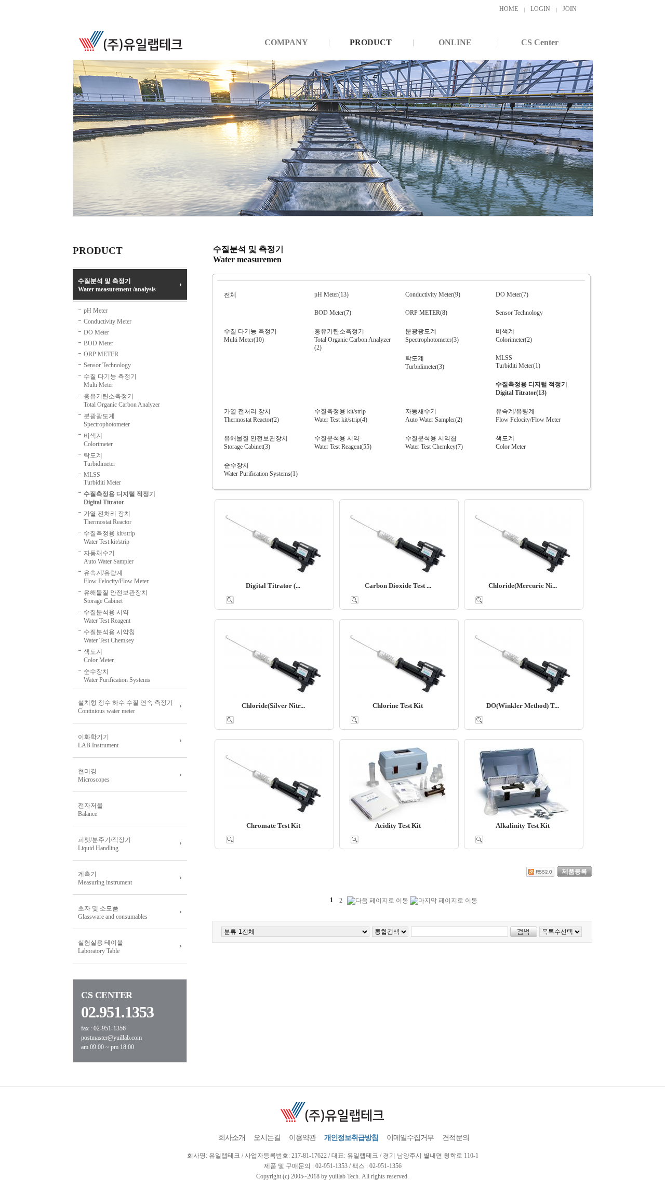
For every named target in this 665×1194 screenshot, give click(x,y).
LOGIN (540, 8)
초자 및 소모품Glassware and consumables (113, 912)
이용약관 (302, 1138)
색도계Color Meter (99, 656)
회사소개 (231, 1138)
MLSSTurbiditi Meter (102, 478)
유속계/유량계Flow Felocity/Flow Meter (116, 577)
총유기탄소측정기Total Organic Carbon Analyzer (122, 400)
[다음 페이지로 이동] (377, 900)
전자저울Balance (90, 809)
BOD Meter (98, 343)
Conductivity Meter (107, 321)
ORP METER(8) (426, 312)
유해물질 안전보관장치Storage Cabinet (116, 597)
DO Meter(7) (512, 294)
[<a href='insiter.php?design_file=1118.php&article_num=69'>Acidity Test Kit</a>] (354, 839)
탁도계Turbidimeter (99, 459)
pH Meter (96, 310)
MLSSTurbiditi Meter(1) (518, 361)
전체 (230, 295)
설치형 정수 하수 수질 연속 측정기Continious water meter (125, 707)
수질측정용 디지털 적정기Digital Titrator (119, 498)
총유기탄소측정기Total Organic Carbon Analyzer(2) (352, 339)
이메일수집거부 (410, 1138)
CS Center (539, 42)
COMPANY (286, 42)
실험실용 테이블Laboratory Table (100, 947)
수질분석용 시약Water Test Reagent (107, 616)
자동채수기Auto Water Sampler (109, 557)
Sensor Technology (107, 365)
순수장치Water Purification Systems (117, 675)
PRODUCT (371, 42)
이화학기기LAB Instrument (98, 741)
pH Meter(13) (331, 294)
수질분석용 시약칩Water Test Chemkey (109, 636)
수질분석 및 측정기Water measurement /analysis (117, 285)
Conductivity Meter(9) (432, 294)
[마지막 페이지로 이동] (443, 900)
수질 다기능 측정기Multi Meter (110, 380)
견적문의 (455, 1138)
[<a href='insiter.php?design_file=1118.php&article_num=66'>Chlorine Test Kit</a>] (354, 719)
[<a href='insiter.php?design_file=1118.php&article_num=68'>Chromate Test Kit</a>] (229, 839)
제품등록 (574, 871)
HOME (508, 8)
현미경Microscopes (94, 775)
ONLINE (455, 42)
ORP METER (101, 354)
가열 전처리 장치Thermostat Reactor (107, 518)
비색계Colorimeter (98, 440)
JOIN (570, 8)
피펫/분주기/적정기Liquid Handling (104, 844)
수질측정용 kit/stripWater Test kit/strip (109, 537)
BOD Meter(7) (332, 312)
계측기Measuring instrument (105, 878)
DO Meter (96, 332)
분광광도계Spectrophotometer (107, 420)
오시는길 (267, 1138)
